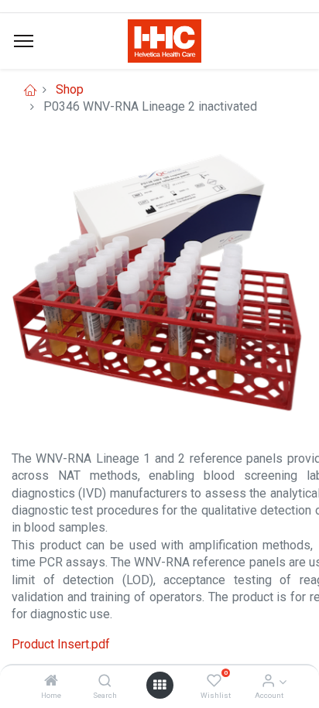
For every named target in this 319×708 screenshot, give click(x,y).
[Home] (51, 681)
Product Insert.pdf (61, 644)
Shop (70, 89)
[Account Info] (268, 681)
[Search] (105, 681)
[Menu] (23, 41)
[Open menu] (159, 685)
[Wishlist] (214, 681)
